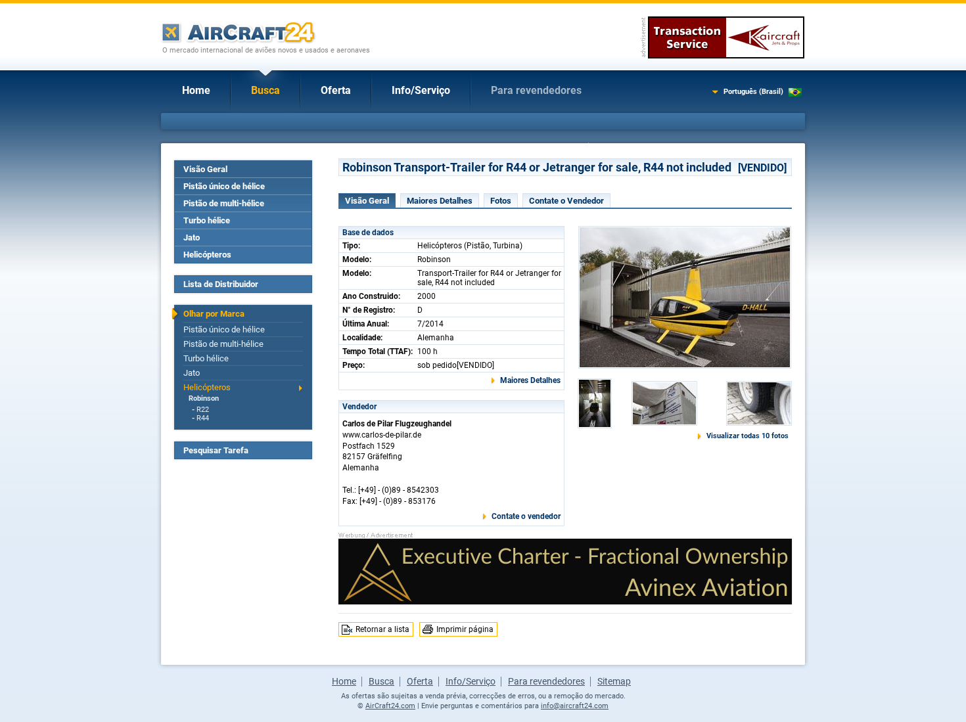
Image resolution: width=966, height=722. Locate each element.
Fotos (500, 201)
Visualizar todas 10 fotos (747, 436)
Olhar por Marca (213, 314)
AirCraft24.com (390, 706)
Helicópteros (207, 254)
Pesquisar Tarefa (215, 450)
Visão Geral (205, 169)
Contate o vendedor (526, 516)
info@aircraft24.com (575, 706)
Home (196, 90)
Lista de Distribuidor (220, 284)
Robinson (204, 398)
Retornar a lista (382, 629)
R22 (202, 409)
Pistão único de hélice (224, 186)
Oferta (336, 90)
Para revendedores (536, 90)
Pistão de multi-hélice (223, 203)
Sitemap (614, 681)
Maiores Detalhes (439, 201)
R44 (202, 418)
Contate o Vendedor (566, 201)
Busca (265, 90)
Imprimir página (465, 629)
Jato (191, 237)
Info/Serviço (421, 90)
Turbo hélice (206, 220)
